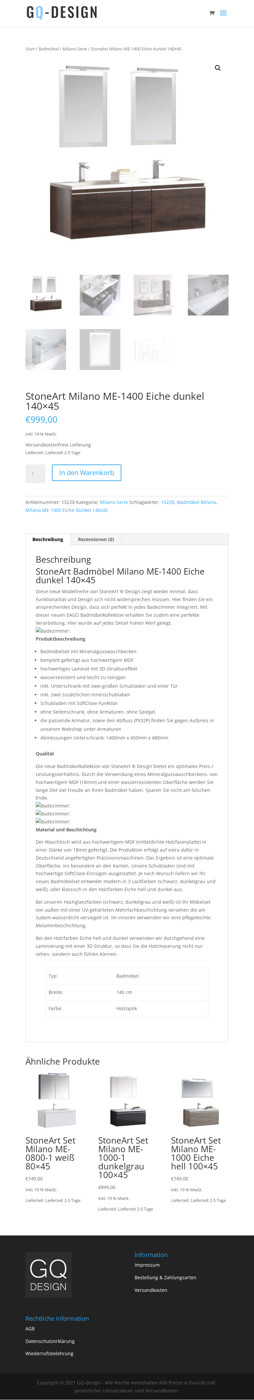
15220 (167, 502)
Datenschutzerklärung (50, 1341)
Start (30, 49)
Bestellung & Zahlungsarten (165, 1277)
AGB (30, 1328)
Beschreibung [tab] (47, 539)
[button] (218, 68)
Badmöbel (49, 49)
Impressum (147, 1265)
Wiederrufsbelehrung (49, 1353)
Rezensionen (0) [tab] (96, 539)
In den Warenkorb (86, 472)
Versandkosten (151, 1290)
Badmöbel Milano (196, 502)
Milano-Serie (75, 49)
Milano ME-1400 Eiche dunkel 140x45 (66, 510)
